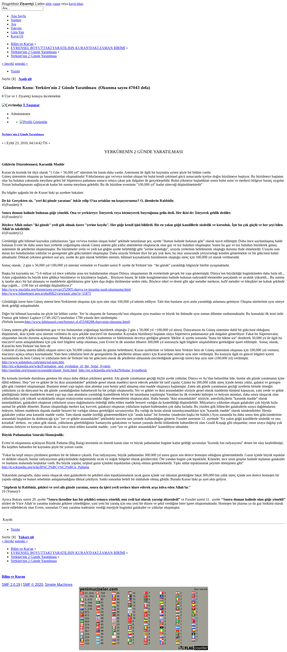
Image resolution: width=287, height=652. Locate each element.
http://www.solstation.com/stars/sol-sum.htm (33, 362)
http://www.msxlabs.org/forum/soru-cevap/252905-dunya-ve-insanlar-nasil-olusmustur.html (66, 289)
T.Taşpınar (31, 105)
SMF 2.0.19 (11, 585)
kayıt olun (76, 4)
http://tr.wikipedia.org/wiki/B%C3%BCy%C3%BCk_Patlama (45, 467)
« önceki (8, 63)
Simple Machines (58, 585)
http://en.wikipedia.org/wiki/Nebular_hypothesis (113, 370)
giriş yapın (53, 4)
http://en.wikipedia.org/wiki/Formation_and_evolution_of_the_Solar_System (56, 366)
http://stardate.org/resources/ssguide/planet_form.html (39, 370)
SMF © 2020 (33, 585)
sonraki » (21, 63)
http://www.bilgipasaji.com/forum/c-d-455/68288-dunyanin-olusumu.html (77, 322)
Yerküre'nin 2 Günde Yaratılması (23, 134)
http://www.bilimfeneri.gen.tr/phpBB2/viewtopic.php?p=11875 (46, 293)
